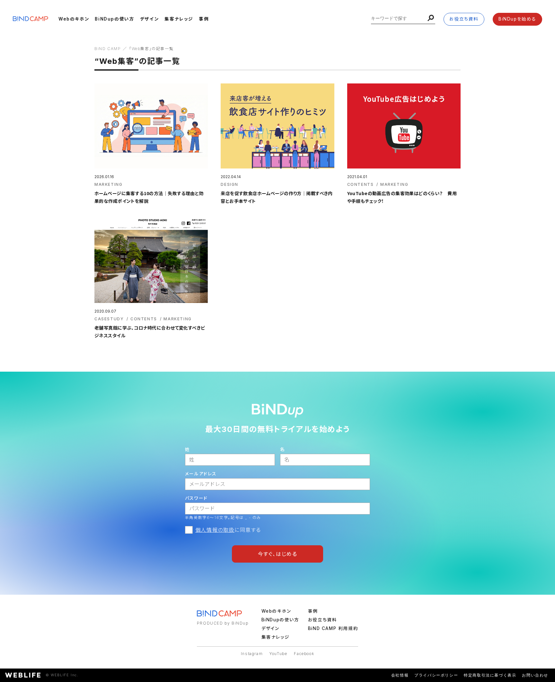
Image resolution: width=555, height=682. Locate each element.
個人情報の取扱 (214, 530)
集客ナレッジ (178, 19)
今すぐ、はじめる (277, 554)
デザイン (149, 19)
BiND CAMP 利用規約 (333, 628)
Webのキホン (73, 19)
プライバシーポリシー (436, 675)
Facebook (304, 653)
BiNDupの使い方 (114, 19)
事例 (204, 19)
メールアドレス (201, 473)
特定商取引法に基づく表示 (490, 675)
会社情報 (400, 675)
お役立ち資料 (464, 19)
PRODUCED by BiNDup (223, 623)
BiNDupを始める (517, 19)
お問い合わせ (535, 675)
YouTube (278, 653)
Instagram (252, 653)
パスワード (196, 498)
